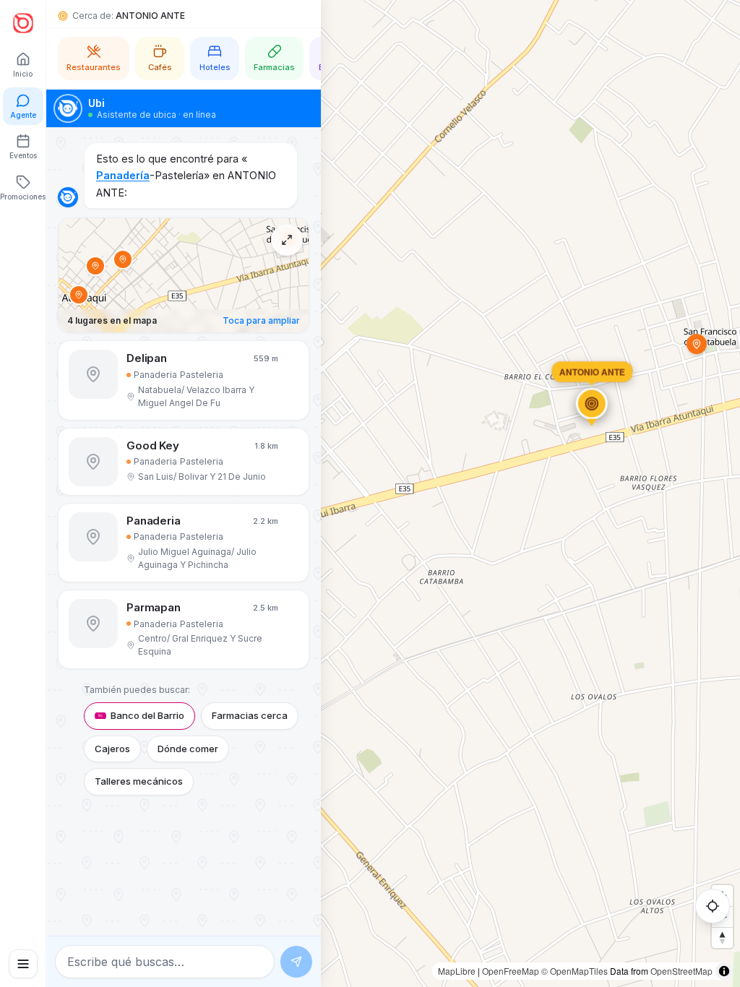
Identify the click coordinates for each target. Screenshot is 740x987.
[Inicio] (23, 23)
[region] (370, 493)
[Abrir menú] (23, 963)
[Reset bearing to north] (722, 937)
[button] (184, 380)
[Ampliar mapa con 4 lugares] (287, 240)
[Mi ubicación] (712, 906)
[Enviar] (296, 962)
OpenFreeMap (510, 971)
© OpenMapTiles (574, 971)
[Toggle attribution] (724, 971)
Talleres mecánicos (139, 781)
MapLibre (457, 971)
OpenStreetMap (681, 971)
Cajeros (112, 748)
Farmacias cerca (250, 715)
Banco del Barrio (147, 715)
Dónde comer (188, 748)
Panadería (123, 175)
